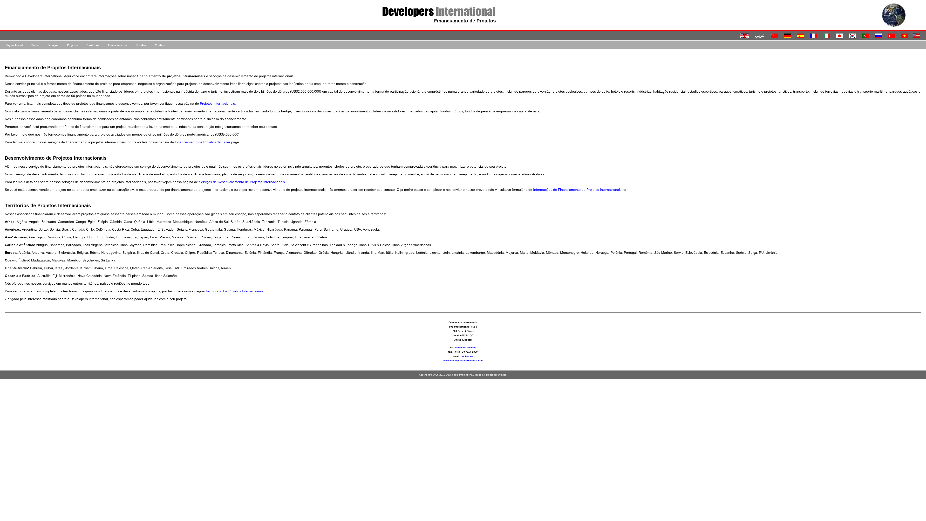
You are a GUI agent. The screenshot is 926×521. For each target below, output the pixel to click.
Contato (160, 45)
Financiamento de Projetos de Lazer (202, 142)
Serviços (53, 45)
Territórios (92, 45)
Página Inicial (14, 45)
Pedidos (141, 45)
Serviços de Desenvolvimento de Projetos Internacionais (242, 182)
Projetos (72, 45)
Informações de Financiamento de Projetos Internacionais (577, 190)
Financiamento (117, 45)
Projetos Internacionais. (218, 103)
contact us (467, 356)
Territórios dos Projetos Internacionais (234, 291)
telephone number (465, 347)
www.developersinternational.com (463, 360)
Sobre (35, 45)
